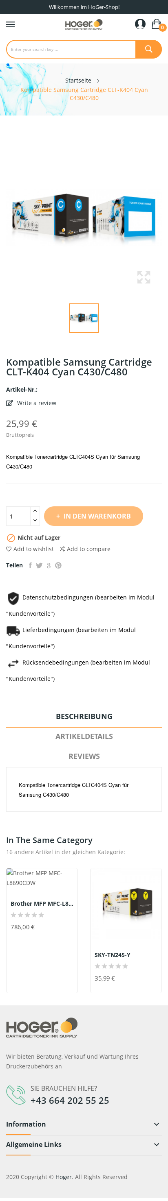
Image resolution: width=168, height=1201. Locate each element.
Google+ (49, 565)
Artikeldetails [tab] (84, 736)
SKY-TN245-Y (112, 955)
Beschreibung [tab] (84, 716)
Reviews (84, 756)
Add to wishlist (33, 549)
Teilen (30, 565)
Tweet (39, 565)
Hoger (63, 1177)
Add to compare (89, 549)
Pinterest (58, 565)
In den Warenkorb (97, 516)
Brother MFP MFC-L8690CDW (42, 903)
